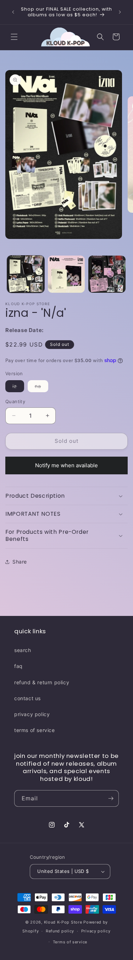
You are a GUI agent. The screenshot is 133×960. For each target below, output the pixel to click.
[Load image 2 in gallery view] (66, 274)
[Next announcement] (120, 12)
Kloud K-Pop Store (63, 922)
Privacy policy (96, 930)
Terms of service (70, 941)
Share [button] (19, 562)
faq (18, 666)
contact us (27, 698)
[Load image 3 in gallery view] (107, 274)
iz (18, 387)
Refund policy (60, 930)
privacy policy (32, 714)
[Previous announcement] (13, 12)
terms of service (34, 730)
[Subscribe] (110, 798)
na (41, 387)
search (22, 650)
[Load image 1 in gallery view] (25, 274)
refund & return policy (41, 682)
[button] (14, 37)
